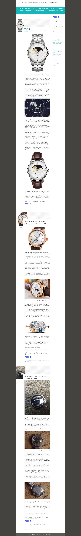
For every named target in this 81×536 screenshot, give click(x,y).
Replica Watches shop (44, 524)
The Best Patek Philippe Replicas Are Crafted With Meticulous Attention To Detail (58, 46)
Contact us (39, 12)
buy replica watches (29, 360)
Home (20, 8)
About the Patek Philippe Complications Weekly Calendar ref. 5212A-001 (57, 51)
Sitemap (44, 12)
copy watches (34, 524)
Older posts (26, 529)
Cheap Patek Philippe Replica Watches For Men (40, 3)
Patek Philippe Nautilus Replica (25, 10)
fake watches (39, 360)
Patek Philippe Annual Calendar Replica (29, 8)
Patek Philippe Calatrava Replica (57, 8)
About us (61, 10)
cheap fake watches (35, 360)
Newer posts (48, 529)
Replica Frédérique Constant (45, 360)
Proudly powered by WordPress (35, 534)
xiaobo (22, 36)
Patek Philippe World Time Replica (52, 10)
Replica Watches (27, 28)
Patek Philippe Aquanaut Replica (44, 8)
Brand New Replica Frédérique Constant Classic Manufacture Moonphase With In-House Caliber (35, 223)
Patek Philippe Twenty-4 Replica (38, 10)
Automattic (50, 534)
